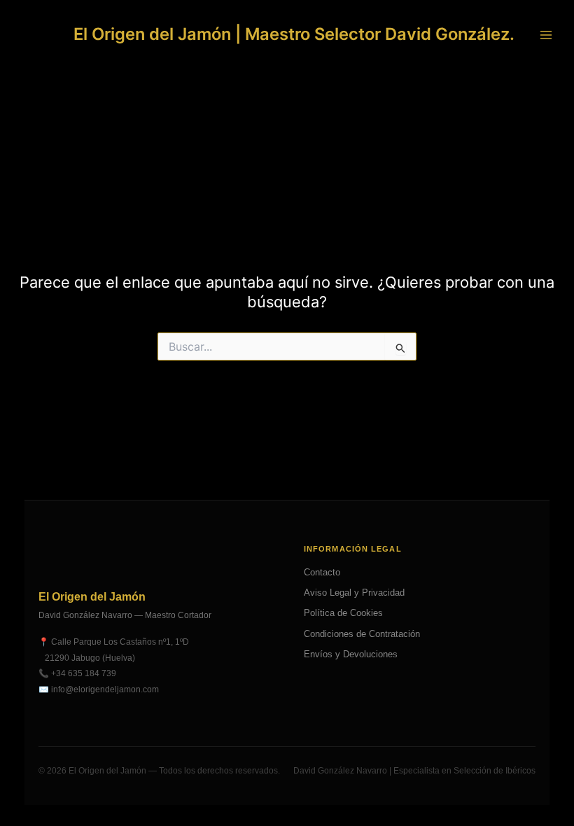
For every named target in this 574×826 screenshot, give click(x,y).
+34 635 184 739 (83, 673)
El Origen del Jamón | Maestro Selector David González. (294, 34)
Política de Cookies (343, 613)
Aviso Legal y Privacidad (354, 592)
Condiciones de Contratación (362, 634)
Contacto (322, 572)
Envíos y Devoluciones (351, 654)
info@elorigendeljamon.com (105, 689)
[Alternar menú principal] (546, 34)
